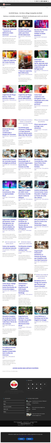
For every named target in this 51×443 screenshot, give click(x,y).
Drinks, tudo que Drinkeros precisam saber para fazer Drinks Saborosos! (24, 32)
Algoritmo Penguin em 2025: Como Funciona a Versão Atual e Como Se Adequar (24, 193)
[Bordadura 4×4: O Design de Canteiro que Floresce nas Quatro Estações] (41, 278)
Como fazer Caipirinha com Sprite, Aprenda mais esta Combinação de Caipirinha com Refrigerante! (41, 64)
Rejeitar (29, 438)
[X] (28, 384)
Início (5, 401)
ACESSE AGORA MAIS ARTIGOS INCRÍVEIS (25, 368)
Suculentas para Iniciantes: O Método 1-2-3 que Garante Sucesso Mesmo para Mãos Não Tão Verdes (25, 131)
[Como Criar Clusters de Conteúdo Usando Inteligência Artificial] (10, 156)
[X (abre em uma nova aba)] (35, 1)
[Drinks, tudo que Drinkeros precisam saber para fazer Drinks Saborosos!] (25, 26)
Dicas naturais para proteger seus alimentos (40, 126)
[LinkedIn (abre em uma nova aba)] (41, 1)
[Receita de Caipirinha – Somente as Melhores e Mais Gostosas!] (10, 26)
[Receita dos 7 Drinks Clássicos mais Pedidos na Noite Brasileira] (41, 27)
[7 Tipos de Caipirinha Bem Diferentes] (25, 68)
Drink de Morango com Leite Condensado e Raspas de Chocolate (9, 131)
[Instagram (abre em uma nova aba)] (40, 1)
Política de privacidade (18, 421)
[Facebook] (32, 384)
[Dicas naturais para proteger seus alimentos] (41, 121)
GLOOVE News (20, 423)
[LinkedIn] (40, 384)
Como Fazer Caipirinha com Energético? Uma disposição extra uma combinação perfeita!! (41, 99)
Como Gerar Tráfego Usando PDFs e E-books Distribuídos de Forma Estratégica (9, 286)
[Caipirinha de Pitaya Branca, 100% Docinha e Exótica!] (10, 92)
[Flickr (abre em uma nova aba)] (44, 1)
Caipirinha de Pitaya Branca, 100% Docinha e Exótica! (9, 96)
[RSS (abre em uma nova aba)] (47, 1)
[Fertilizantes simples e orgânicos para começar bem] (25, 243)
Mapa (5, 411)
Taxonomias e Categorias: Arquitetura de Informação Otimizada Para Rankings (23, 288)
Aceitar (21, 438)
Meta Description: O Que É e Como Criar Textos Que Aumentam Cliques (40, 222)
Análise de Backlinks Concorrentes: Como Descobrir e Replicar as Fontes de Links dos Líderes (41, 193)
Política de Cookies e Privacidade (25, 436)
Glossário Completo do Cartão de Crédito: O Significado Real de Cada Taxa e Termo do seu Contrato (9, 320)
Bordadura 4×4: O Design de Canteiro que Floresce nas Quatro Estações (40, 283)
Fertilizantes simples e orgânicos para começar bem (25, 248)
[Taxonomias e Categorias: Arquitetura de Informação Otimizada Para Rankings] (25, 280)
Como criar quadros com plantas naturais (9, 247)
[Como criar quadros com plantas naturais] (10, 243)
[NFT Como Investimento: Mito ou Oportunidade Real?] (10, 187)
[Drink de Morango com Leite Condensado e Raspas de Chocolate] (10, 126)
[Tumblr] (32, 388)
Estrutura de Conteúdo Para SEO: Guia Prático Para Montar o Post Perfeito (40, 163)
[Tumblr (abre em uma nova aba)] (43, 1)
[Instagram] (36, 384)
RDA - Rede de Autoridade (28, 425)
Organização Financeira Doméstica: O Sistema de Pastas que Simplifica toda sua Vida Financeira (40, 255)
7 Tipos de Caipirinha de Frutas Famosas (9, 61)
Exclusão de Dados (33, 421)
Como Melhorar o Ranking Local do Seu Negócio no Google (41, 318)
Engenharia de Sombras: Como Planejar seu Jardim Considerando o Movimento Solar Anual (24, 320)
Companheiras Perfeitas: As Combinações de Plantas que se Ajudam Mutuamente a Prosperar (25, 224)
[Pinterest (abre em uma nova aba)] (38, 1)
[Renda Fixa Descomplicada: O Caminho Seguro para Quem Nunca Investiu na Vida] (25, 156)
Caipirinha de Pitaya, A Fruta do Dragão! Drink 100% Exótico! (25, 96)
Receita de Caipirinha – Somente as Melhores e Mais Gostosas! (9, 32)
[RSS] (40, 388)
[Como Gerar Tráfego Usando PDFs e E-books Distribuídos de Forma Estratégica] (10, 280)
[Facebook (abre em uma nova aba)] (37, 1)
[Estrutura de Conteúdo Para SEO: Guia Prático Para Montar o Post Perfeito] (41, 156)
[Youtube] (36, 388)
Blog (4, 404)
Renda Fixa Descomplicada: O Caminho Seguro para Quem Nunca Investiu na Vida (25, 163)
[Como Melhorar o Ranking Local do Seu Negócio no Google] (41, 313)
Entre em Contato (7, 406)
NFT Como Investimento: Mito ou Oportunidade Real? (9, 193)
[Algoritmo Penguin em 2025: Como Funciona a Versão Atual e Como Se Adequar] (25, 187)
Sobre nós (6, 409)
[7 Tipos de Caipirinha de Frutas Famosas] (10, 57)
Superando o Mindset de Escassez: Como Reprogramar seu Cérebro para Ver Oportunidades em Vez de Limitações (9, 224)
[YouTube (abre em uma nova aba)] (46, 1)
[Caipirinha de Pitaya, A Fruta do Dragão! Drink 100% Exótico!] (25, 92)
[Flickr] (28, 388)
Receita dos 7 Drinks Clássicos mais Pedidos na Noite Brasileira (40, 32)
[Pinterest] (45, 384)
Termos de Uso (26, 421)
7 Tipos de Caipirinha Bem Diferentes (25, 72)
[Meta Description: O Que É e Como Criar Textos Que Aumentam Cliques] (41, 216)
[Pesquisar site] (47, 7)
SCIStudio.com (26, 423)
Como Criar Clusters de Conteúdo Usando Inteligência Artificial (9, 161)
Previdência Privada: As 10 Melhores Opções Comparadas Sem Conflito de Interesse (9, 351)
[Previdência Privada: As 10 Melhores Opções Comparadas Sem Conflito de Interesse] (10, 344)
